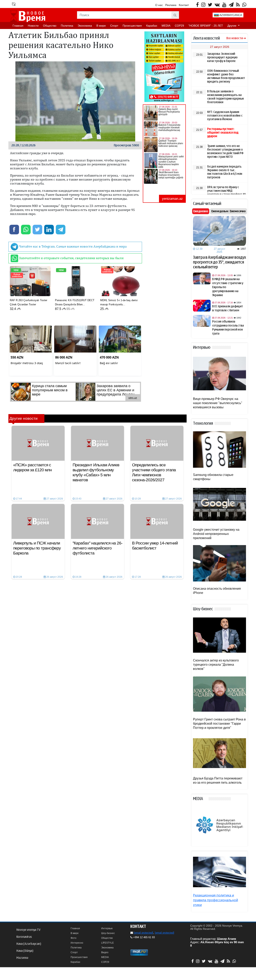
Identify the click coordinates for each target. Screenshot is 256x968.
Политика (67, 25)
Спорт (114, 25)
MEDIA (166, 25)
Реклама (170, 5)
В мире (101, 25)
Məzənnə (22, 957)
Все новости (234, 38)
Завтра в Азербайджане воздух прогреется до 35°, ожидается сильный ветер (219, 262)
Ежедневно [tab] (200, 211)
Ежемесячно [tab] (238, 211)
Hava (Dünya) (24, 950)
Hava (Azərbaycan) (28, 943)
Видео (104, 952)
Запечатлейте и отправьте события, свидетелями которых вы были (71, 258)
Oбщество (49, 25)
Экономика (85, 25)
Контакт (184, 5)
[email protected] (143, 932)
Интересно (77, 942)
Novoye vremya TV (28, 929)
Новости (33, 25)
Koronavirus (24, 936)
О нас (159, 5)
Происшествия (132, 25)
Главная (18, 25)
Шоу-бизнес (108, 933)
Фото (73, 938)
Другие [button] (232, 25)
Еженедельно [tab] (220, 211)
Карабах (151, 25)
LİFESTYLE (107, 942)
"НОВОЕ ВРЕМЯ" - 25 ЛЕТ (205, 25)
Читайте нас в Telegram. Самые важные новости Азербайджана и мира (72, 246)
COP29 (179, 25)
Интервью (107, 928)
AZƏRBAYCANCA (230, 15)
